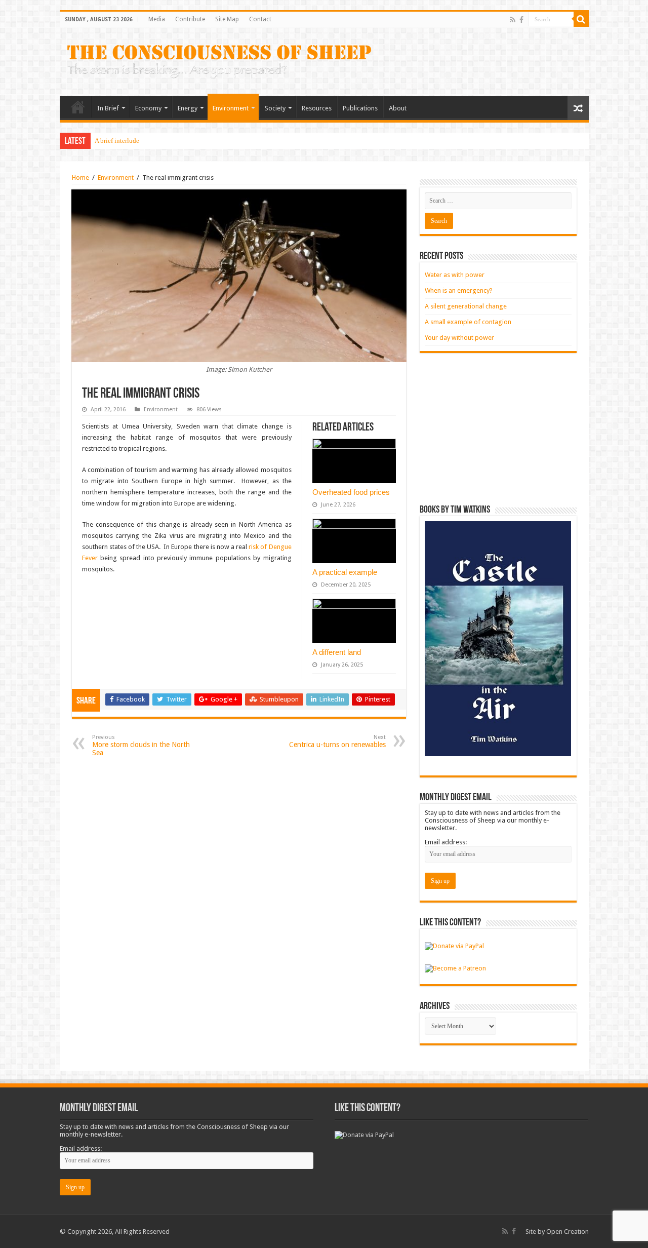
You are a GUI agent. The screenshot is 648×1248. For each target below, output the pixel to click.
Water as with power (454, 275)
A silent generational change (466, 306)
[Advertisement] (498, 429)
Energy (187, 108)
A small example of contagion (468, 322)
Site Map (227, 19)
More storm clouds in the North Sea (141, 745)
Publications (360, 108)
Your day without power (459, 337)
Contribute (190, 19)
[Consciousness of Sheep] (219, 60)
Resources (317, 108)
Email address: (446, 842)
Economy (148, 108)
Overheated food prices (351, 492)
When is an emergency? (459, 290)
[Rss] (512, 20)
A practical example (344, 572)
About (398, 108)
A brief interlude (117, 140)
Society (275, 108)
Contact (260, 19)
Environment (231, 108)
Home (78, 107)
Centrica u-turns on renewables (337, 741)
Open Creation (567, 1231)
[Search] (581, 19)
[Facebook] (521, 20)
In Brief (108, 108)
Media (156, 19)
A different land (336, 652)
